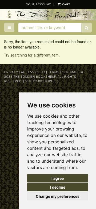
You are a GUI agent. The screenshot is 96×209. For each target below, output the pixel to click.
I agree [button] (57, 178)
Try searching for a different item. (32, 55)
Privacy (11, 72)
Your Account (38, 4)
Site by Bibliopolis (42, 81)
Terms (53, 72)
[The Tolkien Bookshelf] (48, 14)
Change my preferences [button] (57, 196)
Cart (65, 4)
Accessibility (33, 72)
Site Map (69, 72)
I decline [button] (57, 187)
